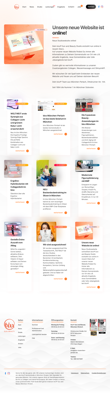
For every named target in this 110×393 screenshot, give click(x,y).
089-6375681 (78, 359)
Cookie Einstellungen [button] (99, 373)
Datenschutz (85, 373)
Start (19, 325)
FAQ (33, 338)
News (20, 328)
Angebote (21, 340)
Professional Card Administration (38, 329)
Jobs (19, 347)
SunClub (91, 7)
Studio (20, 332)
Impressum (74, 373)
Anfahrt (20, 343)
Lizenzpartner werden (39, 334)
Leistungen (22, 336)
